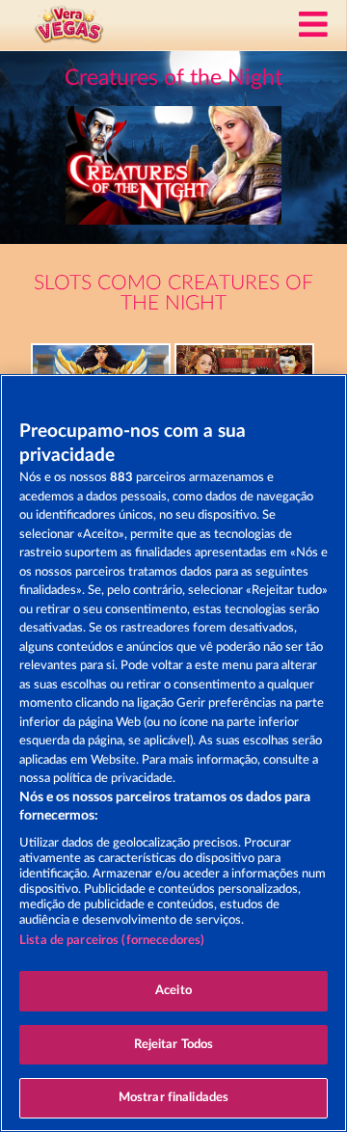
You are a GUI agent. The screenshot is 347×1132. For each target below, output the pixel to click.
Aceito (173, 990)
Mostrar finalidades (173, 1098)
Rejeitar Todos (174, 1044)
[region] (173, 753)
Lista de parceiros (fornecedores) (111, 940)
